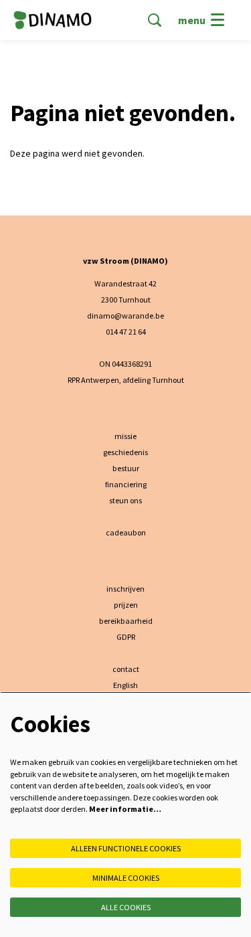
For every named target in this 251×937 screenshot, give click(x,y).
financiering (126, 484)
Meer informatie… (125, 809)
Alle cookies (126, 907)
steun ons (125, 500)
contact (125, 669)
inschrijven (125, 589)
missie (125, 436)
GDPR (125, 637)
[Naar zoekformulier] (155, 20)
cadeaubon (126, 532)
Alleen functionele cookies (126, 848)
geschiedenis (125, 452)
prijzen (126, 605)
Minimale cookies (125, 878)
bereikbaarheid (126, 621)
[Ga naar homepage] (52, 20)
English (125, 685)
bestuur (125, 468)
